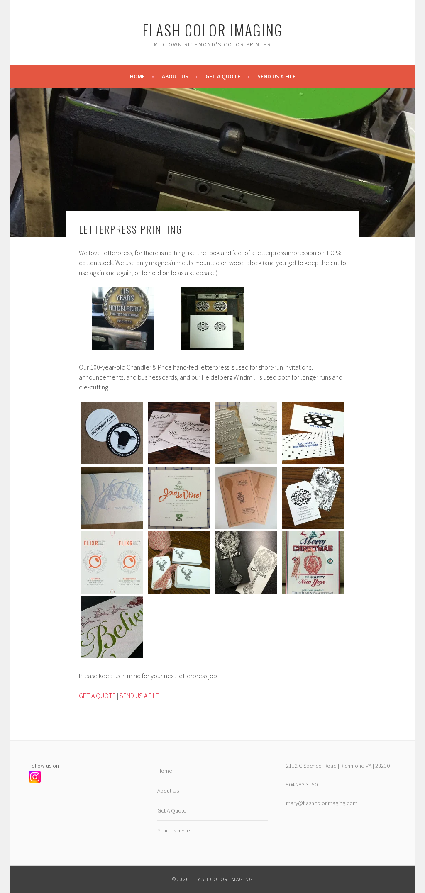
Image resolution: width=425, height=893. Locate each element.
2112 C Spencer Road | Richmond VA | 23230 (338, 765)
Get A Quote (222, 76)
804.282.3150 (302, 784)
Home (137, 76)
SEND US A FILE (139, 695)
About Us (175, 76)
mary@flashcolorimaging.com (321, 803)
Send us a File (276, 76)
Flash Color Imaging (212, 30)
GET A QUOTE (97, 695)
